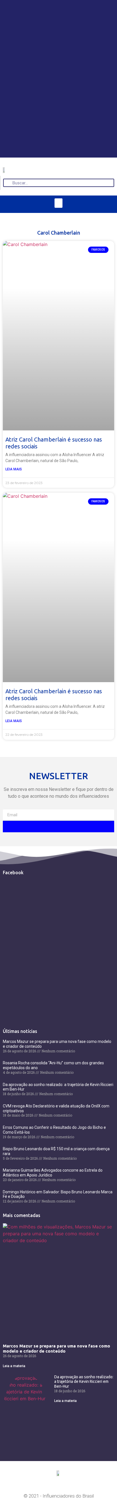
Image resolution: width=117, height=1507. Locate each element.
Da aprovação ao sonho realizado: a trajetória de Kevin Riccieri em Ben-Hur (83, 1382)
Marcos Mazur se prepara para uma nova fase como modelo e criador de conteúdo (56, 1348)
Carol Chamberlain (58, 232)
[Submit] (58, 826)
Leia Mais (13, 469)
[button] (58, 203)
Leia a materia (14, 1366)
